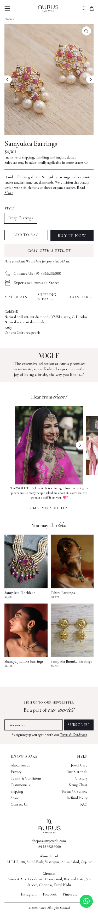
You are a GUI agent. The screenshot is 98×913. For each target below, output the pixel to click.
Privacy (16, 772)
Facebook (50, 894)
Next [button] (79, 445)
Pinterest (70, 894)
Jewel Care (79, 765)
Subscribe (79, 725)
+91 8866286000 (49, 846)
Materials (15, 297)
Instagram (29, 894)
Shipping (17, 791)
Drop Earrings (20, 218)
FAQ (84, 804)
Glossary (81, 778)
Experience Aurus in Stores (36, 282)
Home (8, 19)
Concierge (82, 297)
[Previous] (8, 79)
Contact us (19, 804)
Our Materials (77, 772)
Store (15, 798)
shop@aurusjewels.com (49, 841)
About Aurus (20, 765)
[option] (49, 497)
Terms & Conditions (73, 735)
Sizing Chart (78, 785)
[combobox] (84, 8)
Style (9, 208)
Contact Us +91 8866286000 (37, 273)
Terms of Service (74, 791)
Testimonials (20, 785)
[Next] (90, 79)
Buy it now (72, 235)
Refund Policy (77, 798)
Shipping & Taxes (47, 296)
